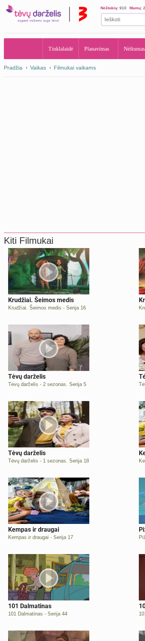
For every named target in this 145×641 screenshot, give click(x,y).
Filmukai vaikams (75, 68)
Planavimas (99, 49)
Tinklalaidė (61, 49)
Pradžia (23, 48)
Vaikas (38, 68)
